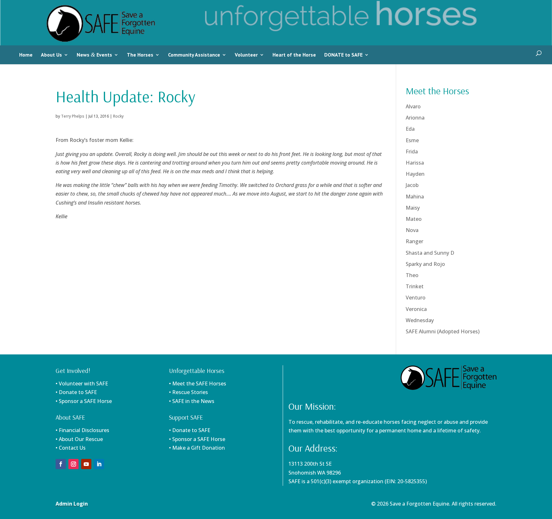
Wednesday (420, 320)
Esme (412, 140)
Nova (412, 230)
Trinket (415, 286)
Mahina (415, 196)
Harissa (415, 162)
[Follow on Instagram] (73, 464)
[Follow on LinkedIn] (99, 464)
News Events (94, 54)
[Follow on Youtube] (86, 464)
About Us (51, 54)
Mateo (414, 218)
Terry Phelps (72, 116)
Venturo (415, 297)
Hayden (415, 173)
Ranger (414, 241)
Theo (412, 275)
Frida (412, 151)
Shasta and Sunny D (430, 252)
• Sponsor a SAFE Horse (197, 439)
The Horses (140, 54)
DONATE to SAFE (343, 54)
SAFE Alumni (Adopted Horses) (442, 331)
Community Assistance (194, 54)
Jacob (412, 185)
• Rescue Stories (188, 392)
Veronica (416, 309)
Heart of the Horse (294, 54)
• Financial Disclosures (82, 430)
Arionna (415, 117)
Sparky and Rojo (425, 263)
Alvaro (413, 106)
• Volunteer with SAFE (82, 383)
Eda (410, 128)
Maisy (413, 207)
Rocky (118, 116)
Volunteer (246, 54)
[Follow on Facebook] (61, 464)
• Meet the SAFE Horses (197, 383)
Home (26, 54)
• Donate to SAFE (76, 392)
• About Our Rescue (79, 439)
